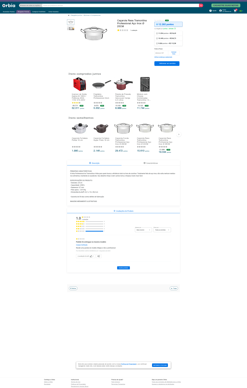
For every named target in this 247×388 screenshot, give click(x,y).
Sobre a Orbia (48, 382)
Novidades (47, 384)
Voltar (73, 288)
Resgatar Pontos (23, 11)
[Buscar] (201, 5)
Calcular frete (173, 53)
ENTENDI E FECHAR (160, 365)
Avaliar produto (123, 268)
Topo (174, 288)
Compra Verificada (81, 245)
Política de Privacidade (128, 364)
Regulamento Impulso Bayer (79, 386)
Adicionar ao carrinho (167, 63)
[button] (241, 11)
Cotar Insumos (53, 11)
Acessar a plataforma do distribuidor (163, 384)
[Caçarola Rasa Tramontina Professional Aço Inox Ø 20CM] (70, 22)
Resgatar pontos (76, 15)
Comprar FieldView (38, 11)
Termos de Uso (75, 382)
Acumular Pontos (9, 11)
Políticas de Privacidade (78, 384)
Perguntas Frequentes (118, 384)
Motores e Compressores (92, 15)
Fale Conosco (115, 382)
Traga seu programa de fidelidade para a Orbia (166, 382)
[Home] (8, 5)
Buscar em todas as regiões (30, 5)
